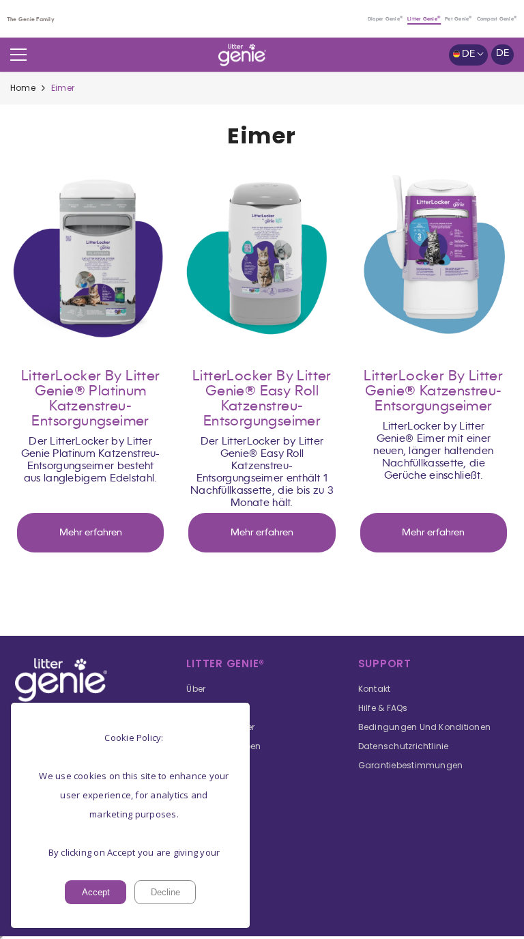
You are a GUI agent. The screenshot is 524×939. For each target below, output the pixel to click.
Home (22, 88)
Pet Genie (458, 19)
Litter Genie (424, 19)
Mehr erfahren (90, 532)
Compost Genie (497, 19)
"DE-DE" (90, 257)
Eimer (62, 88)
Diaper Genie (385, 19)
